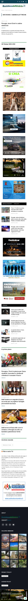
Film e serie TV (8, 451)
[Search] (26, 1)
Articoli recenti (7, 203)
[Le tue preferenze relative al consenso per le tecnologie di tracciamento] (25, 598)
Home (2, 10)
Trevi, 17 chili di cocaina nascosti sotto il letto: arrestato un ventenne (17, 209)
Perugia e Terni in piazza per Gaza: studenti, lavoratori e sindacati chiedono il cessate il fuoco (13, 373)
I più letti (16, 203)
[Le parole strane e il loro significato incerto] (5, 332)
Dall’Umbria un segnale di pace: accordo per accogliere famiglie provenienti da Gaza (12, 401)
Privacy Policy (5, 576)
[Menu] (2, 1)
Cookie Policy (5, 585)
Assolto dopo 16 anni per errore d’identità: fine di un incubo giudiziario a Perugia (18, 322)
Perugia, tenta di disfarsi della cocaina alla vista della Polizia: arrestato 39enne (18, 219)
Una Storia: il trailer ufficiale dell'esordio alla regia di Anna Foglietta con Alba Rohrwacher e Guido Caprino (14, 457)
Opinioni (5, 305)
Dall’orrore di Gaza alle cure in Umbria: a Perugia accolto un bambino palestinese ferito (12, 430)
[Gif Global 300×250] (14, 57)
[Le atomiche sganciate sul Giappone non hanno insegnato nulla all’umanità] (5, 340)
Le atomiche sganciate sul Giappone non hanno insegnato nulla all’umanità (18, 339)
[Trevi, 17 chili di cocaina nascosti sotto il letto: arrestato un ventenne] (5, 210)
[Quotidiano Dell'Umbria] (14, 5)
